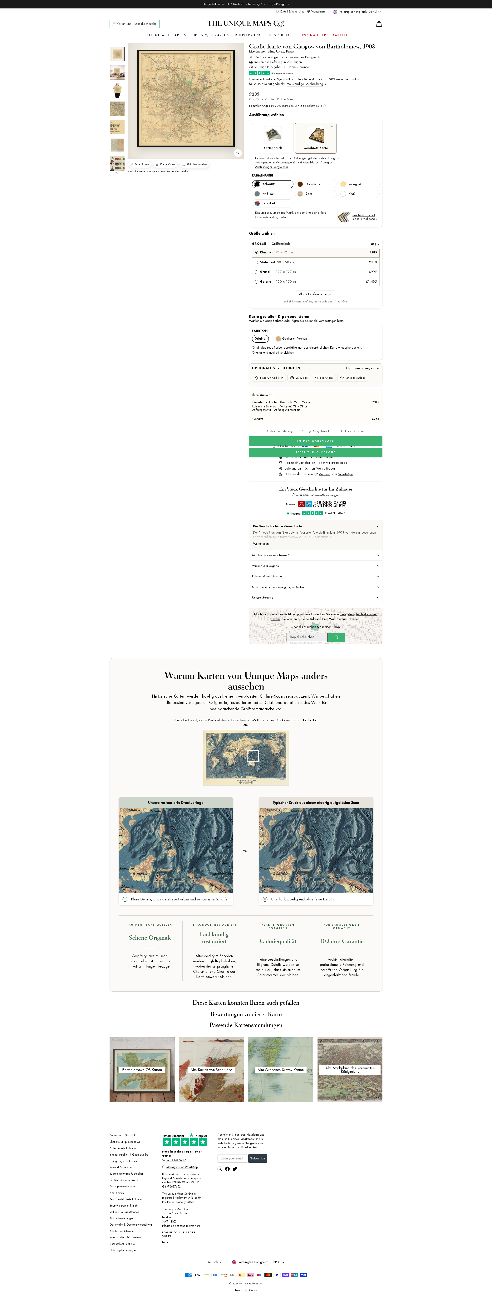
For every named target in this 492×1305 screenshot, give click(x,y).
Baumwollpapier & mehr (124, 1205)
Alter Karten (117, 1193)
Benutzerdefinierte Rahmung (126, 1199)
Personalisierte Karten (322, 35)
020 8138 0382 (176, 1160)
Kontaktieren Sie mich (122, 1135)
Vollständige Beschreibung (305, 84)
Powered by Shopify (246, 1290)
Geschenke (280, 35)
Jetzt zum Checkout (315, 452)
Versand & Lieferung (121, 1167)
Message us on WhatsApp (182, 1167)
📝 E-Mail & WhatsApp (290, 11)
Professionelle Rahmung (123, 1148)
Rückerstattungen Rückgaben (127, 1174)
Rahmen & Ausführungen (267, 576)
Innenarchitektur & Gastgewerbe (129, 1154)
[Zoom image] (238, 153)
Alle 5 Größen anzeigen (316, 294)
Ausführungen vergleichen (271, 167)
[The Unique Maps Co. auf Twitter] (235, 1169)
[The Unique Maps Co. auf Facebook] (227, 1169)
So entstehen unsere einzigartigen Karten (278, 587)
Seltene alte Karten (166, 35)
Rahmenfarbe (262, 175)
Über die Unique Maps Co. (125, 1142)
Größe (315, 243)
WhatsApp (345, 474)
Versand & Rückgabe (265, 565)
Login (165, 1242)
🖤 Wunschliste (316, 11)
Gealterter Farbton (294, 338)
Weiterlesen (261, 543)
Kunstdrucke (249, 35)
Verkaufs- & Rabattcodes (124, 1212)
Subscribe (257, 1158)
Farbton (260, 330)
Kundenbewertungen (122, 1218)
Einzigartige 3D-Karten (123, 1161)
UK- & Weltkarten (211, 35)
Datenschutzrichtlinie (122, 1244)
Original (260, 338)
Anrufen (324, 474)
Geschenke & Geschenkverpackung (131, 1224)
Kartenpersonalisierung (123, 1186)
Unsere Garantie (262, 597)
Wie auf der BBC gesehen (125, 1237)
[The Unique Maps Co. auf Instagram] (220, 1169)
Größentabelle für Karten (124, 1180)
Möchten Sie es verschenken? (271, 555)
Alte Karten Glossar (121, 1231)
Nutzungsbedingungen (123, 1250)
